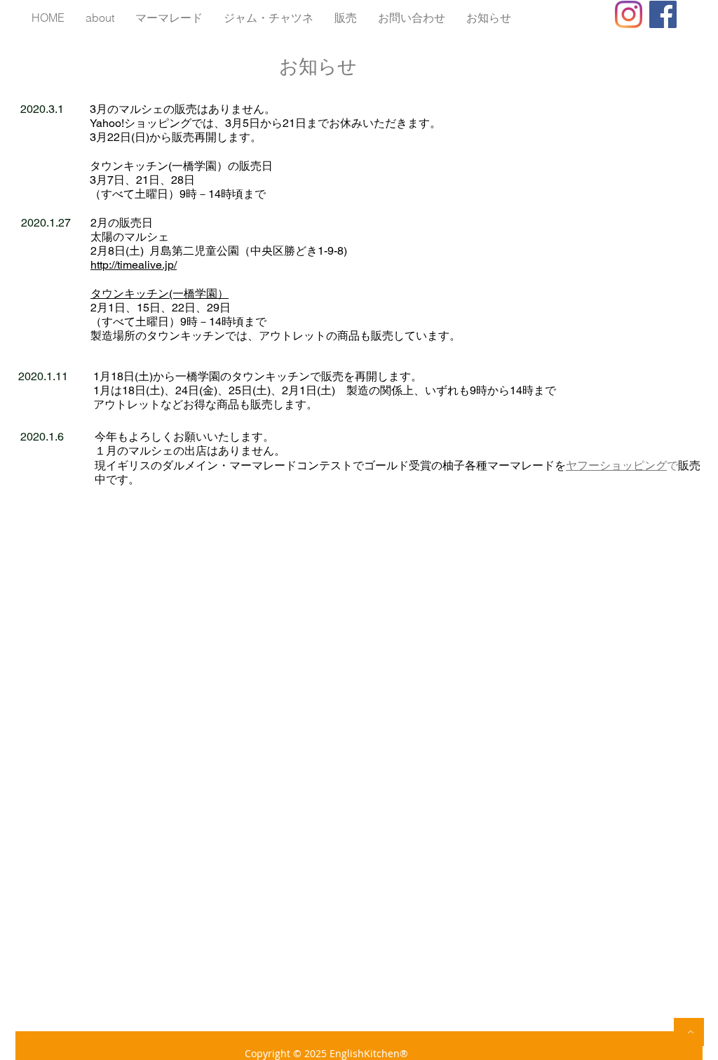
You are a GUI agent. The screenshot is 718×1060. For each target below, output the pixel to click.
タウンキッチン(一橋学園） (159, 293)
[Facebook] (663, 14)
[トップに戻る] (689, 1032)
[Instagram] (628, 14)
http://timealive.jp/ (133, 264)
